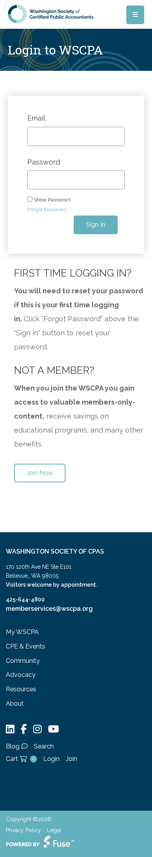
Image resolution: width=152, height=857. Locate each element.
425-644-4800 (25, 599)
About (15, 703)
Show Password (51, 200)
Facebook (24, 729)
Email (36, 118)
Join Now (40, 473)
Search (44, 746)
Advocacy (20, 674)
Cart (20, 758)
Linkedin (10, 729)
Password (43, 162)
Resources (21, 689)
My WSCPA (22, 632)
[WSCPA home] (51, 13)
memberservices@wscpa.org (49, 608)
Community (23, 660)
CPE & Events (25, 646)
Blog (12, 746)
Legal (54, 830)
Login (51, 758)
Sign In (95, 224)
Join (71, 758)
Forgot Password (46, 209)
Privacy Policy (23, 830)
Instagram (37, 729)
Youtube (53, 729)
